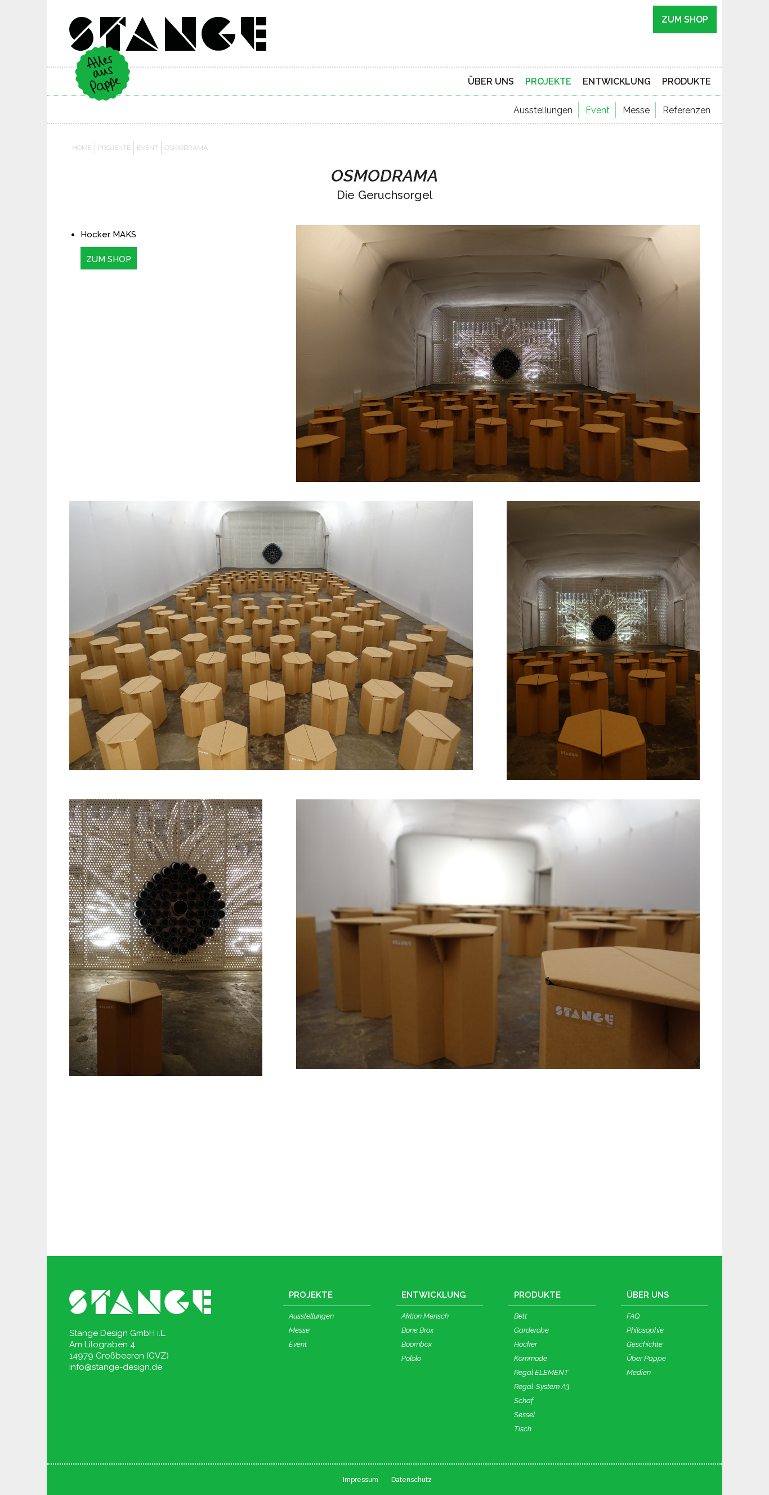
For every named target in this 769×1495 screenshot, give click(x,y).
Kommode (530, 1358)
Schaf (523, 1400)
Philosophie (645, 1330)
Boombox (416, 1344)
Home (82, 148)
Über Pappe (646, 1358)
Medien (639, 1372)
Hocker (525, 1344)
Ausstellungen (543, 110)
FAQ (633, 1316)
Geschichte (645, 1344)
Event (597, 110)
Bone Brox (417, 1330)
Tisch (522, 1429)
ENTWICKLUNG (617, 81)
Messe (636, 110)
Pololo (411, 1358)
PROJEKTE (548, 81)
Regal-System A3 (542, 1386)
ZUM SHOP (684, 19)
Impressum (360, 1480)
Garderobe (531, 1330)
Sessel (524, 1414)
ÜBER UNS (491, 81)
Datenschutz (411, 1480)
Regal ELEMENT (541, 1372)
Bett (520, 1316)
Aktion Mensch (425, 1316)
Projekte (114, 148)
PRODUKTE (686, 81)
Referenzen (686, 110)
